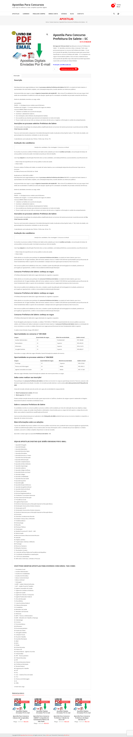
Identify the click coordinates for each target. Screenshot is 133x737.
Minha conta (53, 14)
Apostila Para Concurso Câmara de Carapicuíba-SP (21, 717)
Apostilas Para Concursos (28, 4)
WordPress (66, 735)
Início (47, 22)
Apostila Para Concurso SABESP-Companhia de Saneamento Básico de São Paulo (41, 718)
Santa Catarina (54, 22)
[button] (47, 34)
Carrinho (26, 14)
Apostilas (15, 14)
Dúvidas (64, 14)
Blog (72, 14)
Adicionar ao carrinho (67, 69)
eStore (47, 735)
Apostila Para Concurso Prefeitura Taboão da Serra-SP (62, 717)
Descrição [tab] (17, 75)
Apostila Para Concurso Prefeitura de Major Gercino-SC (82, 717)
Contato (80, 14)
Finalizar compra (39, 14)
